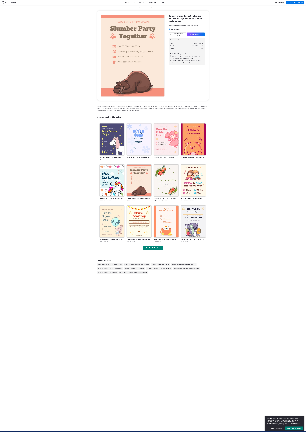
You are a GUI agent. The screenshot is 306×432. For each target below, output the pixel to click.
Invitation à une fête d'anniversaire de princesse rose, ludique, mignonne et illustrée (166, 157)
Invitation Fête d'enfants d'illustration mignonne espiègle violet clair (139, 157)
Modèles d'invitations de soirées (160, 264)
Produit (127, 2)
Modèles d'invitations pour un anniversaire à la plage (133, 272)
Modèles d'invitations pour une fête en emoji (110, 268)
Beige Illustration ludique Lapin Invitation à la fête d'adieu (112, 239)
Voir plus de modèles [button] (153, 248)
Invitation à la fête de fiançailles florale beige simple (166, 198)
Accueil (99, 7)
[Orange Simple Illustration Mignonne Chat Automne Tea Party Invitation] (166, 221)
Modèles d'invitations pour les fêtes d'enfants (136, 264)
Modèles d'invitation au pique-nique (134, 268)
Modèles (142, 2)
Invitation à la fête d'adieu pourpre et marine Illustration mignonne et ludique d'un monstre (193, 239)
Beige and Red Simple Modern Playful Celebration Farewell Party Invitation (139, 239)
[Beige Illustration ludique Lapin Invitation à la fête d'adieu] (112, 221)
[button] (177, 34)
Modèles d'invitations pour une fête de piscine (186, 268)
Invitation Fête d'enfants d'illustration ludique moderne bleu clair (112, 198)
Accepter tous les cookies (294, 428)
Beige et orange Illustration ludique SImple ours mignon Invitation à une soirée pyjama (139, 198)
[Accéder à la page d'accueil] (9, 2)
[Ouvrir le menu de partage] (203, 29)
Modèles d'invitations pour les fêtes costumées (159, 268)
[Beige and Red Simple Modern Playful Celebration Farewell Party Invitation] (139, 221)
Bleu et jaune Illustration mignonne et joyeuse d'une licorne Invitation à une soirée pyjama (112, 157)
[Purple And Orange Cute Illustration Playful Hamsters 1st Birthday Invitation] (193, 139)
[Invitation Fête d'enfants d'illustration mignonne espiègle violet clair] (139, 139)
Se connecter (279, 2)
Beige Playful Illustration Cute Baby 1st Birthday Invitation (193, 198)
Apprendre (152, 2)
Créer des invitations (108, 7)
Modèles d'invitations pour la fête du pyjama (110, 264)
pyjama (129, 7)
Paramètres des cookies (275, 428)
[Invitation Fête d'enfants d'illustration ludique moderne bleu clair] (112, 180)
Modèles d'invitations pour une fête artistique (184, 264)
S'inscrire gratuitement (295, 2)
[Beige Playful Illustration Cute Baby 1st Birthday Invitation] (193, 180)
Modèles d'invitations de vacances (107, 272)
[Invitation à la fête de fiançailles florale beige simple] (166, 180)
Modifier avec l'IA (197, 34)
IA (134, 2)
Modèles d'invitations (120, 7)
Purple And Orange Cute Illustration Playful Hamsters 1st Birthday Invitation (193, 157)
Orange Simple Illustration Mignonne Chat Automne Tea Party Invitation (166, 239)
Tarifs (162, 2)
